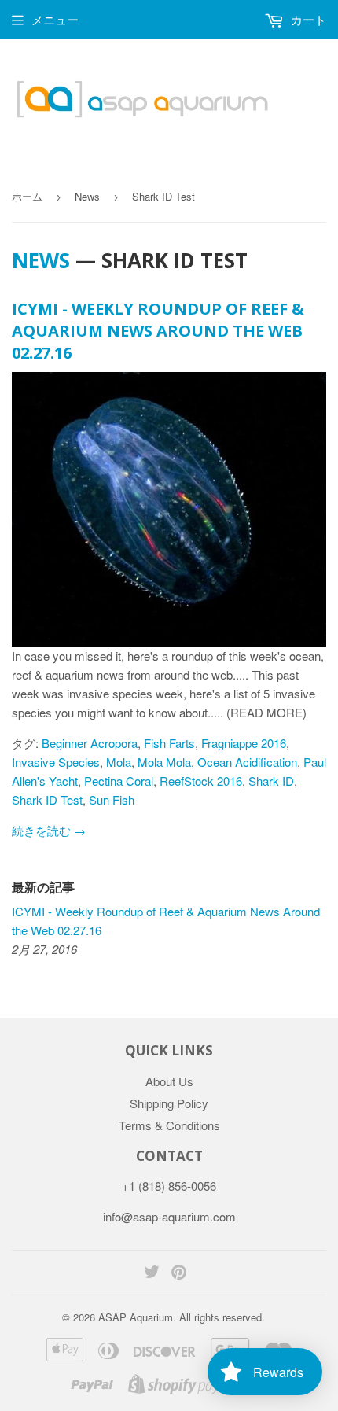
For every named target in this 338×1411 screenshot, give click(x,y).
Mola (118, 761)
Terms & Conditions (169, 1125)
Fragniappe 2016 (243, 743)
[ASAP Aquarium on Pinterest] (179, 1273)
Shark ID (271, 780)
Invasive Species (56, 761)
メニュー (55, 19)
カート (307, 19)
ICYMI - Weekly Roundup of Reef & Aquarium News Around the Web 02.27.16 (158, 330)
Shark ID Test (47, 799)
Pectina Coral (118, 780)
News (87, 196)
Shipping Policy (169, 1103)
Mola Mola (164, 761)
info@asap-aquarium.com (169, 1216)
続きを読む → (49, 830)
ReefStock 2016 (201, 780)
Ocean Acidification (247, 761)
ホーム (27, 196)
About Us (169, 1081)
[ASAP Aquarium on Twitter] (152, 1273)
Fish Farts (169, 743)
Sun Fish (111, 799)
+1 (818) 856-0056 (169, 1185)
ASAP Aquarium (135, 1317)
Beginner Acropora (90, 743)
